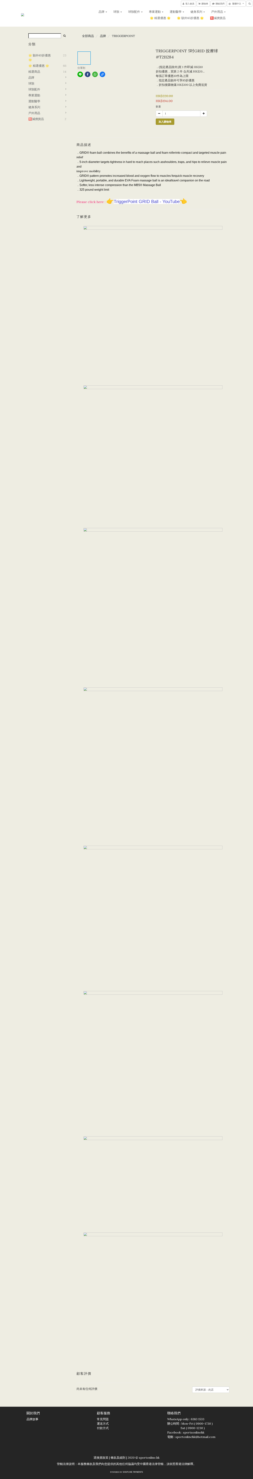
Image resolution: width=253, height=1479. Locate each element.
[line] (80, 74)
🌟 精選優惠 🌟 (160, 18)
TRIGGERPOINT (123, 36)
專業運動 (155, 11)
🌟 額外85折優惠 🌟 (190, 18)
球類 (116, 11)
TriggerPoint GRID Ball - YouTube (147, 201)
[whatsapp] (95, 74)
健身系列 (196, 11)
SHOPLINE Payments (133, 1472)
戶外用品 (217, 11)
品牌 (102, 11)
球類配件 (134, 11)
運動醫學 (176, 11)
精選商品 (34, 71)
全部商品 (88, 36)
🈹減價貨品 (218, 18)
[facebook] (87, 74)
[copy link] (102, 74)
